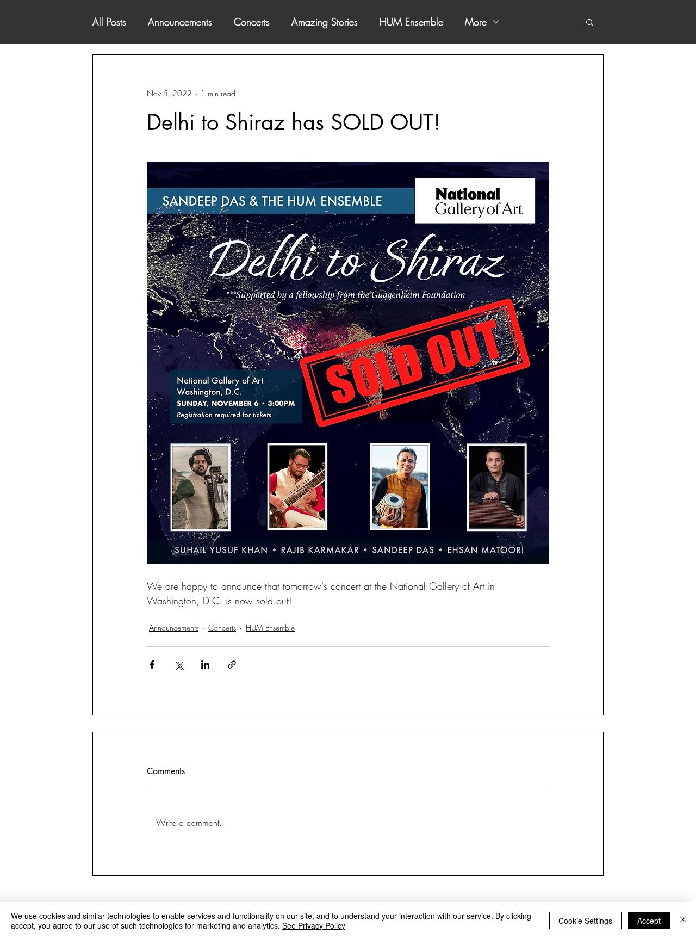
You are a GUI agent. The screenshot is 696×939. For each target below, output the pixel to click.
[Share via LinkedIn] (205, 664)
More (476, 22)
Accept (649, 920)
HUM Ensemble (411, 22)
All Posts (109, 22)
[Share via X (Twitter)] (178, 664)
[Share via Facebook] (152, 664)
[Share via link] (232, 664)
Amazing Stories (324, 22)
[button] (590, 21)
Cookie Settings (585, 920)
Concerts (252, 22)
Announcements (180, 22)
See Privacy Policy (313, 925)
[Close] (682, 920)
